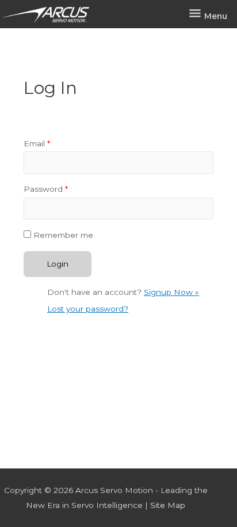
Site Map (167, 505)
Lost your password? (87, 308)
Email (37, 143)
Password (46, 189)
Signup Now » (171, 292)
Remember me (63, 235)
